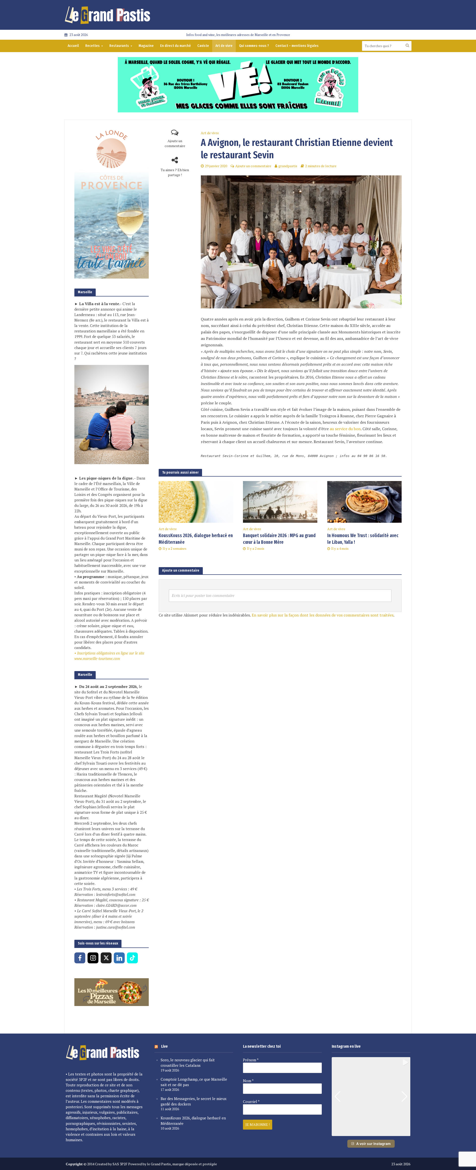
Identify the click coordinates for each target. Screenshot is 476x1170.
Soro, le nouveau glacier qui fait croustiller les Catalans (188, 1062)
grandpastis (287, 165)
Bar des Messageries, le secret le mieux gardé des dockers (194, 1101)
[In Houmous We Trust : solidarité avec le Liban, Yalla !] (364, 501)
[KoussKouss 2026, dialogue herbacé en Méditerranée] (196, 501)
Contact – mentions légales (297, 46)
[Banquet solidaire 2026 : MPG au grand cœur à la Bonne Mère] (280, 501)
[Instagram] (93, 957)
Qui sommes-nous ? (254, 46)
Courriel (251, 1101)
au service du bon (345, 428)
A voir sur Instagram (373, 1143)
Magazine (146, 46)
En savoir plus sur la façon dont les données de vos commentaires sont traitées (322, 615)
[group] (371, 1096)
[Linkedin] (119, 957)
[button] (371, 1133)
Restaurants (119, 46)
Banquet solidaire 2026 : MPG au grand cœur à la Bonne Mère (279, 539)
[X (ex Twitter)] (106, 957)
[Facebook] (79, 957)
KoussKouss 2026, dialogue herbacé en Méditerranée (196, 539)
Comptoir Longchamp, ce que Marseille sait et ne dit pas (194, 1082)
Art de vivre (224, 46)
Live (164, 1046)
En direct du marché (175, 46)
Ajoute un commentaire (175, 143)
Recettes (92, 46)
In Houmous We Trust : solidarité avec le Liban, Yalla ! (362, 539)
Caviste (203, 46)
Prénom (251, 1059)
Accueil (73, 46)
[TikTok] (132, 957)
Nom (248, 1080)
